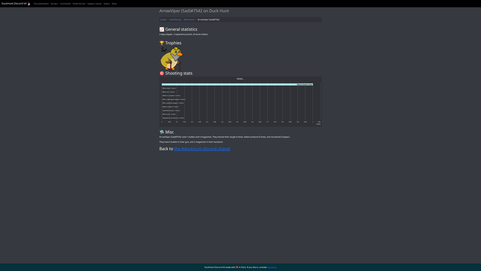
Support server (94, 3)
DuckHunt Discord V (14, 3)
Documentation (41, 3)
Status (107, 3)
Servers (54, 3)
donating (272, 267)
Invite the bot (79, 3)
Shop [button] (114, 3)
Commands (65, 3)
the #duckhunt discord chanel (202, 148)
